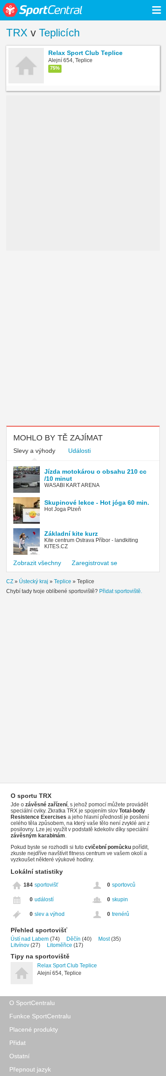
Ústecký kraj (33, 581)
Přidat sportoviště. (120, 591)
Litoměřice (59, 945)
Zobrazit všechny (37, 562)
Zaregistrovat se (94, 562)
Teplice (62, 581)
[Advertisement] (83, 338)
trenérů (120, 914)
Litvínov (20, 945)
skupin (120, 899)
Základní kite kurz (71, 533)
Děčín (73, 939)
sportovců (123, 885)
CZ (9, 581)
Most (104, 939)
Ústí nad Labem (30, 939)
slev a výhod (50, 914)
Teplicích (59, 33)
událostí (44, 899)
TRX (16, 33)
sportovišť (46, 885)
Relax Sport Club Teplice (67, 965)
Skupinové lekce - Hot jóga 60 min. (96, 502)
